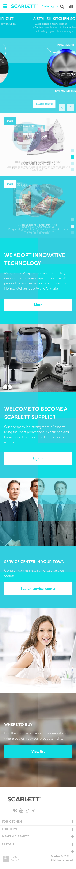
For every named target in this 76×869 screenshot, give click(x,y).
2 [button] (72, 157)
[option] (38, 63)
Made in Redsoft (15, 858)
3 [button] (72, 163)
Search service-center (38, 589)
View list (38, 752)
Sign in (38, 459)
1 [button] (72, 150)
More (38, 305)
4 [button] (72, 169)
